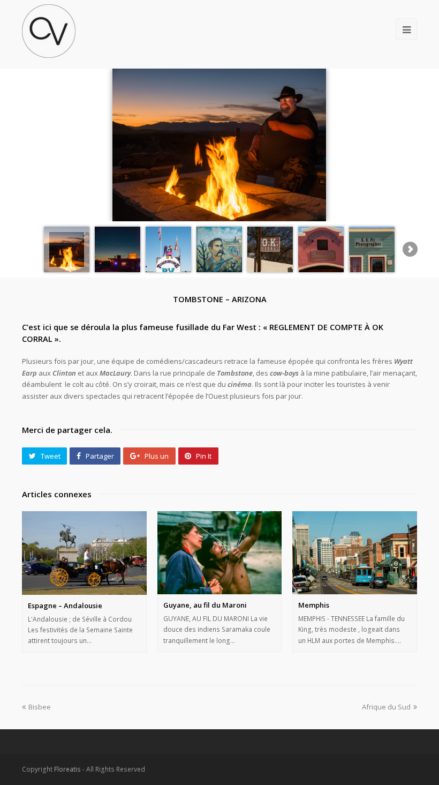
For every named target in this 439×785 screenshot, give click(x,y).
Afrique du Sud (386, 707)
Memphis (313, 605)
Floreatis (67, 769)
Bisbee (39, 707)
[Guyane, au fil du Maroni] (219, 552)
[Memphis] (354, 552)
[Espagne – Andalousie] (84, 553)
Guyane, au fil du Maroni (205, 605)
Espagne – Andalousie (65, 605)
